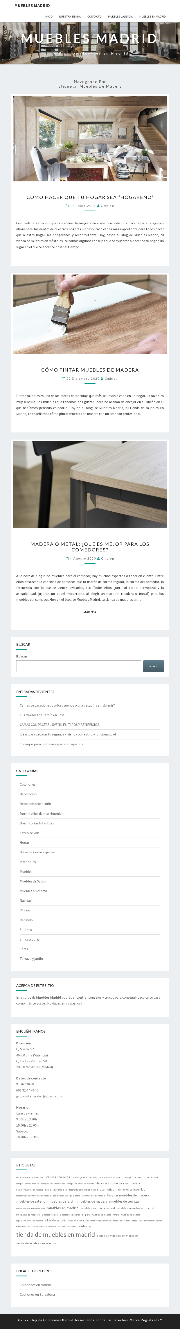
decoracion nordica (127, 1183)
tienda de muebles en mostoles (118, 1236)
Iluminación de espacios (38, 852)
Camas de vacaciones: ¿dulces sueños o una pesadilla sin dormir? (67, 705)
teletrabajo (85, 1226)
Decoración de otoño (35, 803)
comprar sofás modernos (53, 1183)
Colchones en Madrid (35, 1285)
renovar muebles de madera (126, 1214)
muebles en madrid (63, 1207)
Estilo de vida (30, 833)
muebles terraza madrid (71, 1214)
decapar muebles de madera (80, 1183)
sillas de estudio (56, 1220)
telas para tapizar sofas (44, 1226)
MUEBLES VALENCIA (120, 16)
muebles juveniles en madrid (135, 1208)
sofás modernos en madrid (99, 1220)
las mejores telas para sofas (66, 1195)
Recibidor (27, 920)
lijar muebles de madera (93, 1195)
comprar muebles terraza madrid (141, 1177)
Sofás (24, 949)
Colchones (28, 784)
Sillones (26, 929)
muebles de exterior (31, 1201)
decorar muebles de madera (29, 1189)
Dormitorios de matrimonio (41, 813)
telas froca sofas (24, 1226)
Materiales (28, 861)
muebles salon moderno (28, 1214)
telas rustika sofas (67, 1226)
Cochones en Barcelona (37, 1294)
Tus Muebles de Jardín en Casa (42, 715)
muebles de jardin (62, 1201)
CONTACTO (94, 16)
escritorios (107, 1189)
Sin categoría (30, 939)
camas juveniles (58, 1177)
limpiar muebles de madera (128, 1195)
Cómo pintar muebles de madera (90, 370)
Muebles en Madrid (152, 16)
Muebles (26, 871)
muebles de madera (92, 1201)
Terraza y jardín (31, 958)
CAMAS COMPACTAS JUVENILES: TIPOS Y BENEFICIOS (59, 724)
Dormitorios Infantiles (37, 823)
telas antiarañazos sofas (125, 1220)
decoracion (104, 1183)
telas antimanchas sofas (150, 1220)
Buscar (21, 656)
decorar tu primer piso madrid (83, 1189)
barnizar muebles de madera (30, 1177)
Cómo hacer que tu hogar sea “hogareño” (90, 197)
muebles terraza (49, 1214)
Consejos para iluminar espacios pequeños (51, 744)
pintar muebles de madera (98, 1214)
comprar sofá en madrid (27, 1183)
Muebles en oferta (33, 891)
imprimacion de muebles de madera (33, 1195)
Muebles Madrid (32, 5)
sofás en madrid (76, 1220)
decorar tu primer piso (56, 1189)
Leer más (91, 611)
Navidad (26, 900)
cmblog (107, 205)
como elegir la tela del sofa (84, 1177)
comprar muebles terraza (111, 1177)
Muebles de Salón (33, 881)
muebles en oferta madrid (98, 1208)
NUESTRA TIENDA (70, 16)
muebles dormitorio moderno (30, 1208)
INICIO (49, 16)
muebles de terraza (124, 1201)
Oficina (25, 910)
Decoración (28, 794)
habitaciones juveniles (130, 1189)
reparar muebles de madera (29, 1220)
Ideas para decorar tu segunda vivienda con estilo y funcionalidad (68, 734)
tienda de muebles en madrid (55, 1234)
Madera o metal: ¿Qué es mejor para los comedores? (90, 547)
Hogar (24, 842)
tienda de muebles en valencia (36, 1243)
